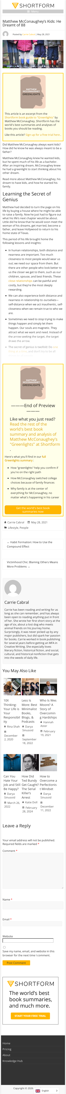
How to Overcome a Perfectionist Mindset (48, 782)
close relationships (20, 281)
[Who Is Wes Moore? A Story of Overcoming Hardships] (48, 680)
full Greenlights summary (25, 458)
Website (8, 936)
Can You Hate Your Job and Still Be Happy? (12, 782)
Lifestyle (13, 528)
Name (7, 899)
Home (6, 1043)
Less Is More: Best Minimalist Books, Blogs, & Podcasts (29, 711)
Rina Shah (13, 726)
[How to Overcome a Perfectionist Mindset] (48, 756)
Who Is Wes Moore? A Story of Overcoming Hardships (48, 708)
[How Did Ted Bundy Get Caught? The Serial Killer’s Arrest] (30, 756)
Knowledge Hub (13, 1061)
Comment (10, 851)
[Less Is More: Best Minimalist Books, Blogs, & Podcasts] (30, 680)
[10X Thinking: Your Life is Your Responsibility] (12, 680)
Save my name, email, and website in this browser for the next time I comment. (28, 953)
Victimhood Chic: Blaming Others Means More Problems (32, 564)
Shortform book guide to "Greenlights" (30, 117)
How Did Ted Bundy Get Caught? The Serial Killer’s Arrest (30, 786)
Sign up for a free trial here (43, 135)
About (6, 1055)
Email (7, 919)
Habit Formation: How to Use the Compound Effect (29, 544)
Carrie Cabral (28, 34)
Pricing (7, 1049)
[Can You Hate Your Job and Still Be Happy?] (12, 756)
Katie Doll (31, 802)
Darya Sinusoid (27, 728)
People (24, 528)
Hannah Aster (46, 724)
